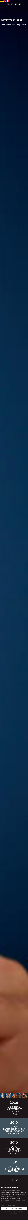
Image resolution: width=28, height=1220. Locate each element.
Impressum (4, 1205)
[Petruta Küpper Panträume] (25, 1095)
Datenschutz (11, 1205)
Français (7, 1)
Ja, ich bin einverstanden (14, 1208)
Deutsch (1, 1)
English (4, 1)
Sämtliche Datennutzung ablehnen (14, 1212)
